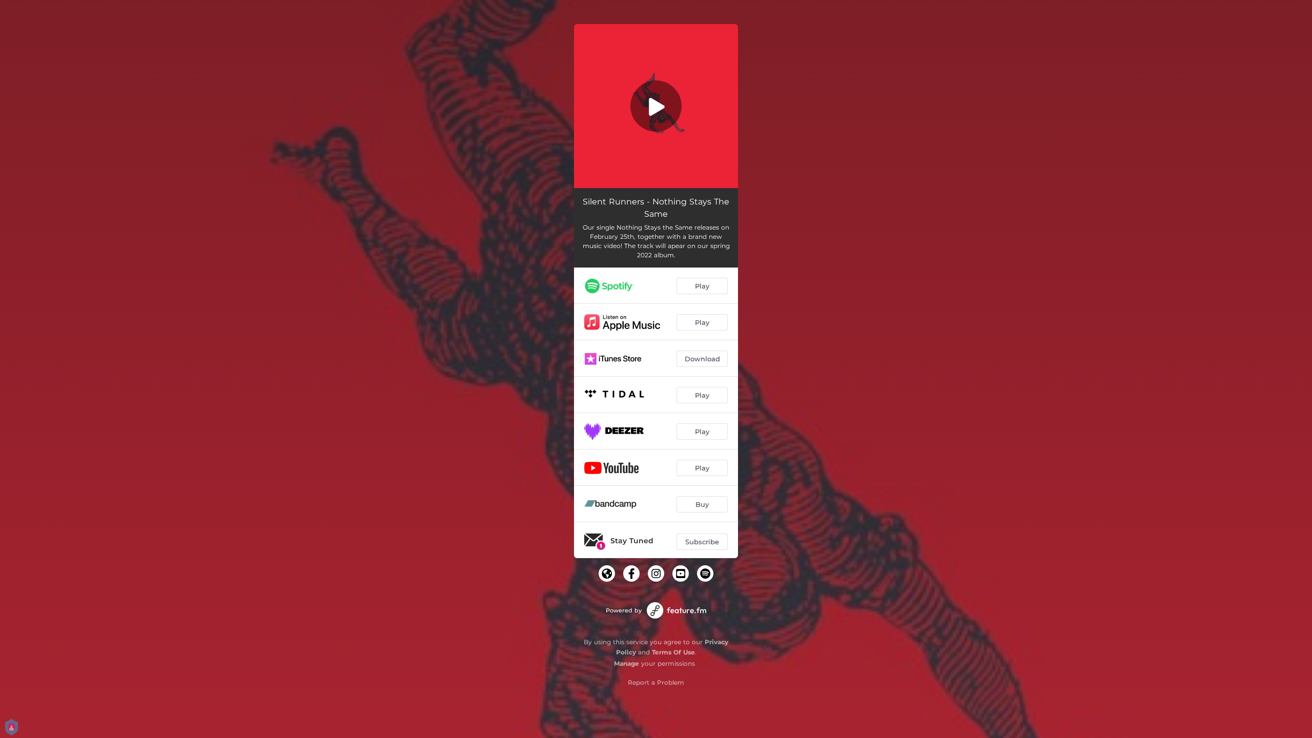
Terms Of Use (673, 652)
